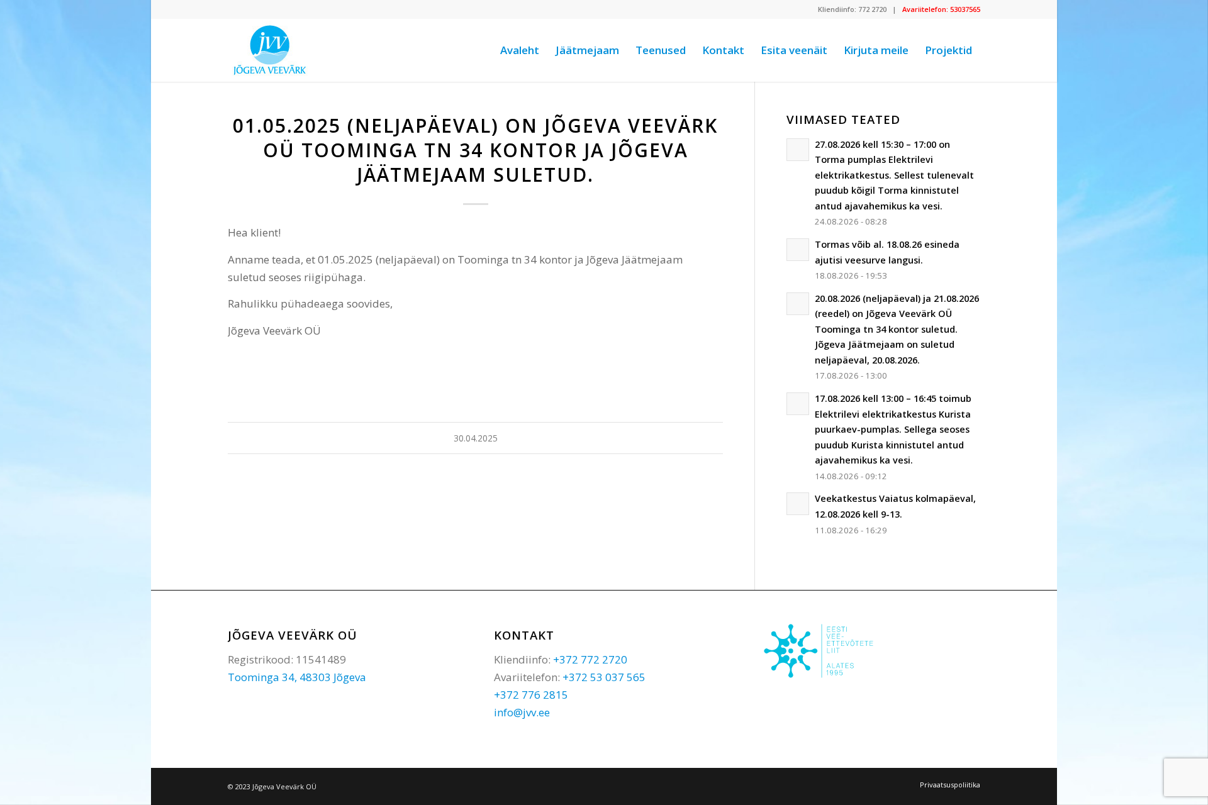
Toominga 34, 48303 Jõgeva (297, 677)
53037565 (965, 9)
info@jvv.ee (522, 712)
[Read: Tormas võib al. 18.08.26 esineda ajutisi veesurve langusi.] (797, 249)
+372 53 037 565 (604, 677)
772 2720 (872, 9)
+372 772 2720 (590, 659)
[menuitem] (519, 50)
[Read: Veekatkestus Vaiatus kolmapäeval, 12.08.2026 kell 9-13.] (797, 503)
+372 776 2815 (531, 694)
